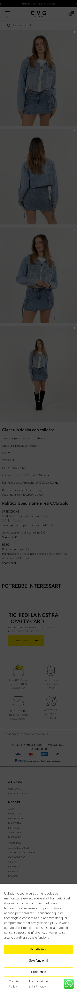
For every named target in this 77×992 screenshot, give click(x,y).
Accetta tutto (38, 949)
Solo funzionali (38, 960)
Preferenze (38, 971)
